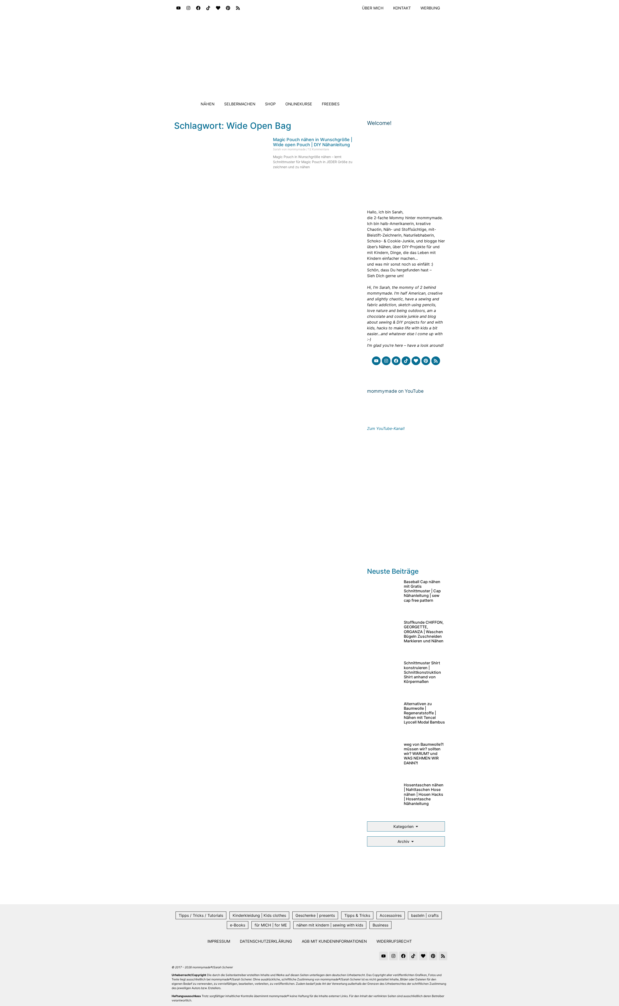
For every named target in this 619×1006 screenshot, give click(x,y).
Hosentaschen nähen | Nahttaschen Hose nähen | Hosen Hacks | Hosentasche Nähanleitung (423, 794)
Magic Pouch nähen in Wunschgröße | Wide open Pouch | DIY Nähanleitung (312, 142)
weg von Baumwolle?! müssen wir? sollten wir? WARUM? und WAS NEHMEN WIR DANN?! (424, 753)
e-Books (237, 925)
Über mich (372, 8)
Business (380, 925)
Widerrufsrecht (394, 941)
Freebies (330, 103)
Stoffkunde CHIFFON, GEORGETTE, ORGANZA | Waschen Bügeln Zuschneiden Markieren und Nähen (424, 631)
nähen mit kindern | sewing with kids (329, 925)
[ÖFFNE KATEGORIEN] (417, 826)
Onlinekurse (298, 103)
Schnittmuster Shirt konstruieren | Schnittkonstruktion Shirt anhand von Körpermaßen (422, 672)
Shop (270, 103)
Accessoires (391, 915)
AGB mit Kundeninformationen (334, 941)
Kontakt (402, 8)
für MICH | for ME (271, 925)
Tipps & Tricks (357, 915)
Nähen (207, 103)
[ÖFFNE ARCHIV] (412, 841)
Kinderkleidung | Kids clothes (259, 915)
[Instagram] (188, 8)
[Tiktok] (208, 8)
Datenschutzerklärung (266, 941)
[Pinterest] (228, 8)
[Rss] (238, 8)
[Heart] (218, 8)
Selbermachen (239, 103)
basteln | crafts (425, 915)
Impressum (218, 941)
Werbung (430, 8)
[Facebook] (198, 8)
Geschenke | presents (315, 915)
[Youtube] (178, 8)
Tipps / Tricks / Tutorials (201, 915)
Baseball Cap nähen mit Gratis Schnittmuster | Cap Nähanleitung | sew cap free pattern (422, 591)
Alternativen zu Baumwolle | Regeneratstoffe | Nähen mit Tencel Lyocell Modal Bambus (424, 713)
